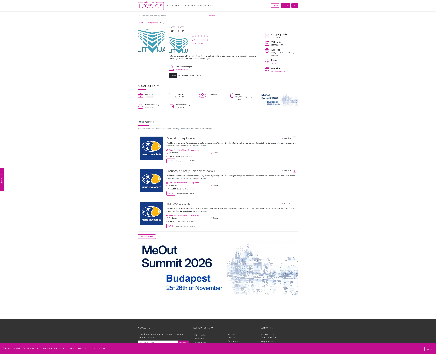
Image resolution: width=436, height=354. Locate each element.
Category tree (200, 342)
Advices (185, 6)
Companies (197, 6)
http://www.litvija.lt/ (279, 71)
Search (212, 16)
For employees (234, 341)
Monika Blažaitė (182, 69)
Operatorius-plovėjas (181, 138)
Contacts (231, 338)
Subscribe (183, 343)
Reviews (208, 6)
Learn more (100, 348)
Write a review (197, 43)
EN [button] (294, 5)
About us (231, 334)
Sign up (285, 5)
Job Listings (172, 6)
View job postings (146, 236)
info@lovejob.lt (267, 342)
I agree (429, 349)
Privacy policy (200, 335)
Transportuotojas (178, 203)
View (274, 63)
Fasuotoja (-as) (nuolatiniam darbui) (191, 171)
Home (142, 23)
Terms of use (199, 339)
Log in (275, 5)
